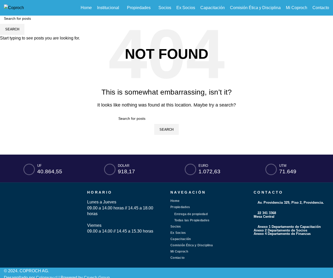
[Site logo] (14, 7)
